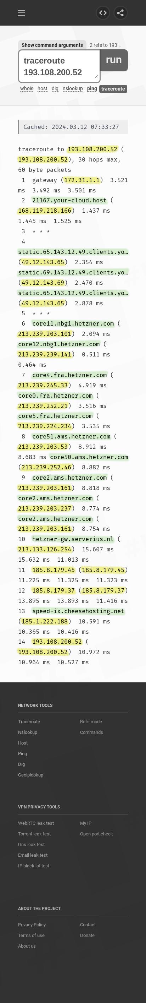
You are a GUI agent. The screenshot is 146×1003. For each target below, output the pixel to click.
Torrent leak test (34, 833)
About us (27, 946)
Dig (21, 764)
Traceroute (29, 721)
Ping (22, 753)
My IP (85, 823)
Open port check (96, 833)
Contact (88, 924)
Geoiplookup (30, 775)
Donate (87, 935)
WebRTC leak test (36, 823)
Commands (91, 732)
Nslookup (27, 732)
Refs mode (91, 721)
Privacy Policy (32, 924)
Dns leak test (31, 844)
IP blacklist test (33, 865)
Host (23, 743)
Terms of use (31, 935)
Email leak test (32, 855)
